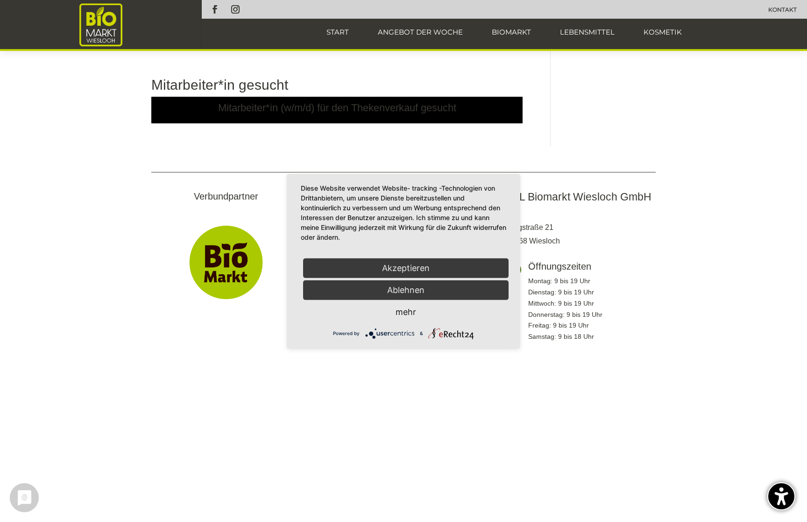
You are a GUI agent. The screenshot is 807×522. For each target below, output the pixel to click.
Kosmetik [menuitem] (663, 32)
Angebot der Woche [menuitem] (420, 32)
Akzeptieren (406, 267)
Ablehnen (406, 289)
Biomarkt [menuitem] (511, 32)
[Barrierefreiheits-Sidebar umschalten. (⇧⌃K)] (781, 496)
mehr (406, 311)
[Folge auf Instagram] (235, 9)
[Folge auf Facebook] (214, 9)
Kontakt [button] (782, 9)
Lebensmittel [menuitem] (587, 32)
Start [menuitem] (337, 32)
